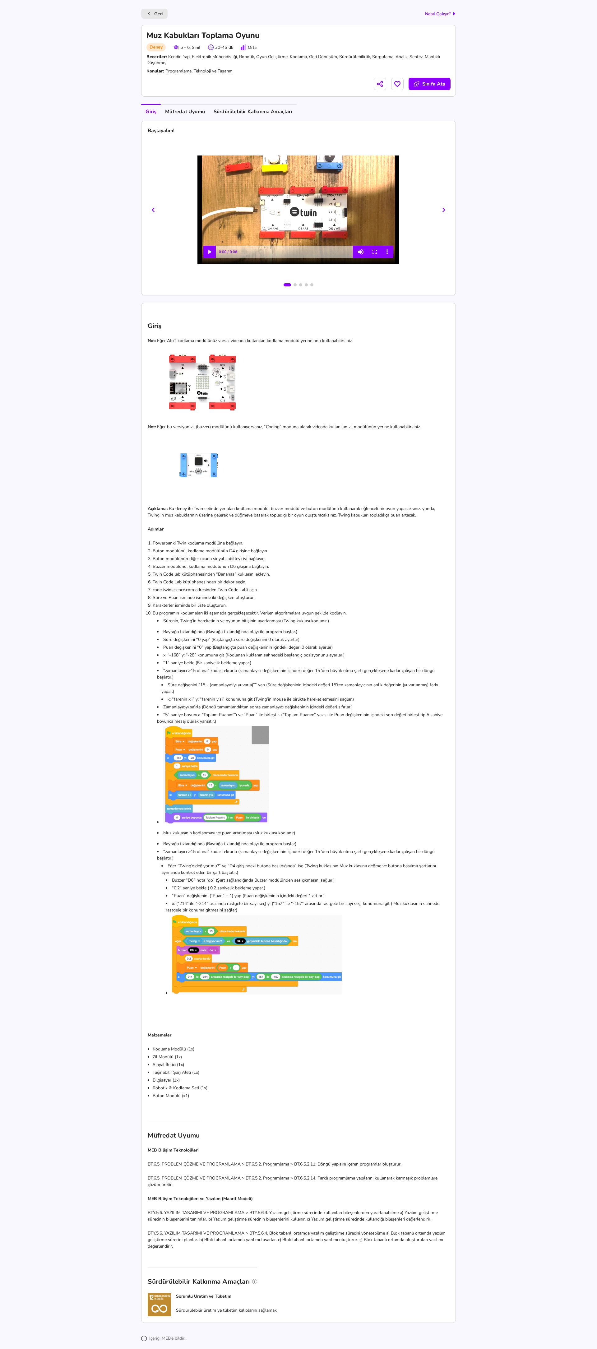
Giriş (151, 111)
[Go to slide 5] (311, 284)
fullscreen (374, 252)
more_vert (387, 252)
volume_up (360, 252)
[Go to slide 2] (295, 284)
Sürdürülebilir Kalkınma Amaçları (253, 111)
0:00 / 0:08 (228, 252)
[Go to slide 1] (287, 284)
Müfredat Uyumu (185, 111)
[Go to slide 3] (300, 284)
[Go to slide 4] (306, 284)
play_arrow (210, 252)
